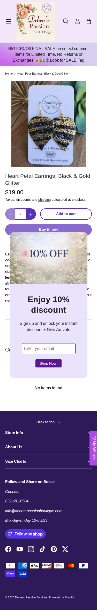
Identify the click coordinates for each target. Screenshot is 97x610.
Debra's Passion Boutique (31, 597)
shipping (44, 200)
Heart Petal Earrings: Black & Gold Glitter (43, 73)
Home (9, 73)
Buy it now (48, 229)
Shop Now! (48, 363)
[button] (88, 21)
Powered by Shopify (61, 597)
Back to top (46, 422)
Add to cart (66, 214)
